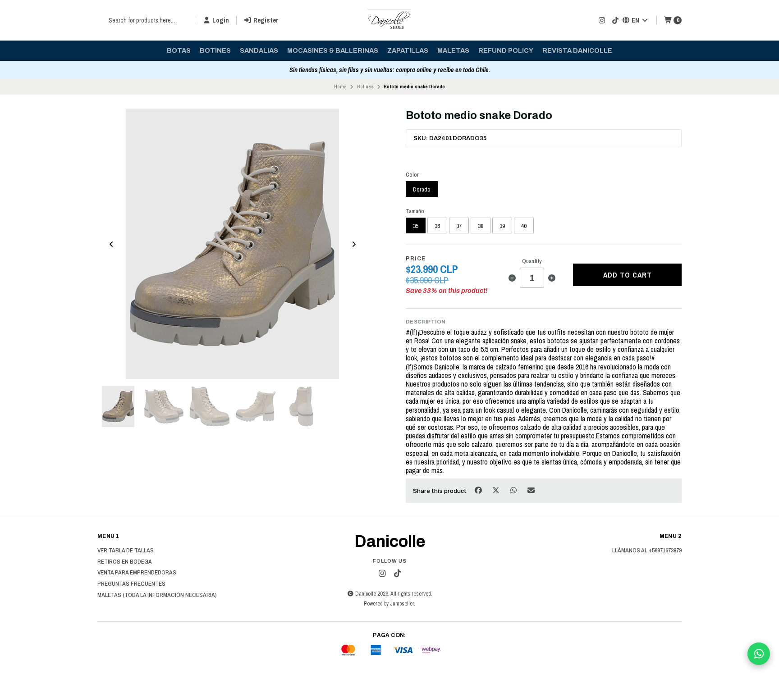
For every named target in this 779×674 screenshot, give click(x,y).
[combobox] (142, 20)
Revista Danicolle (577, 50)
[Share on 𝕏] (496, 490)
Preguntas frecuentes (131, 584)
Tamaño (415, 211)
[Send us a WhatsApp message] (758, 653)
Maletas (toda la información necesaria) (157, 595)
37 (459, 226)
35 (415, 226)
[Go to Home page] (389, 20)
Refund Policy (505, 50)
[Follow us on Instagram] (601, 20)
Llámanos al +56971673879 (647, 550)
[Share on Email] (531, 490)
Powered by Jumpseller (389, 603)
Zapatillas (407, 50)
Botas (179, 50)
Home (340, 86)
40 (524, 226)
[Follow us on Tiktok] (615, 20)
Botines (215, 50)
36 (437, 226)
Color (412, 175)
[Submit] (101, 20)
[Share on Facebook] (479, 490)
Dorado (422, 189)
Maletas (453, 50)
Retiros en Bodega (124, 562)
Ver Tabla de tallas (125, 550)
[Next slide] (354, 244)
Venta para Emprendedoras (136, 572)
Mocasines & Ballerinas (332, 50)
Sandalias (259, 50)
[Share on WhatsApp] (514, 490)
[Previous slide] (111, 244)
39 (502, 226)
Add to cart (627, 275)
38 (480, 226)
